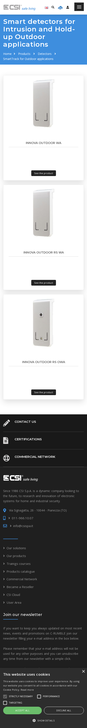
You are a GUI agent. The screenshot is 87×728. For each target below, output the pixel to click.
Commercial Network (35, 457)
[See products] (43, 103)
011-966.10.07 (22, 518)
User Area (14, 602)
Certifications (28, 439)
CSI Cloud (13, 594)
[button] (43, 720)
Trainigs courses (19, 563)
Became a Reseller (20, 587)
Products (24, 54)
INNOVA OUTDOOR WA (43, 143)
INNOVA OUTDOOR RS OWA (43, 362)
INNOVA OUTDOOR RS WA (43, 252)
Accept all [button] (22, 710)
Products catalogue (21, 571)
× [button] (83, 671)
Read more (27, 689)
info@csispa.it (23, 526)
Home (7, 54)
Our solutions (16, 548)
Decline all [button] (63, 710)
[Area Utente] (60, 7)
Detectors (45, 54)
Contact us (25, 422)
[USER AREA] (67, 7)
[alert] (43, 698)
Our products (16, 556)
